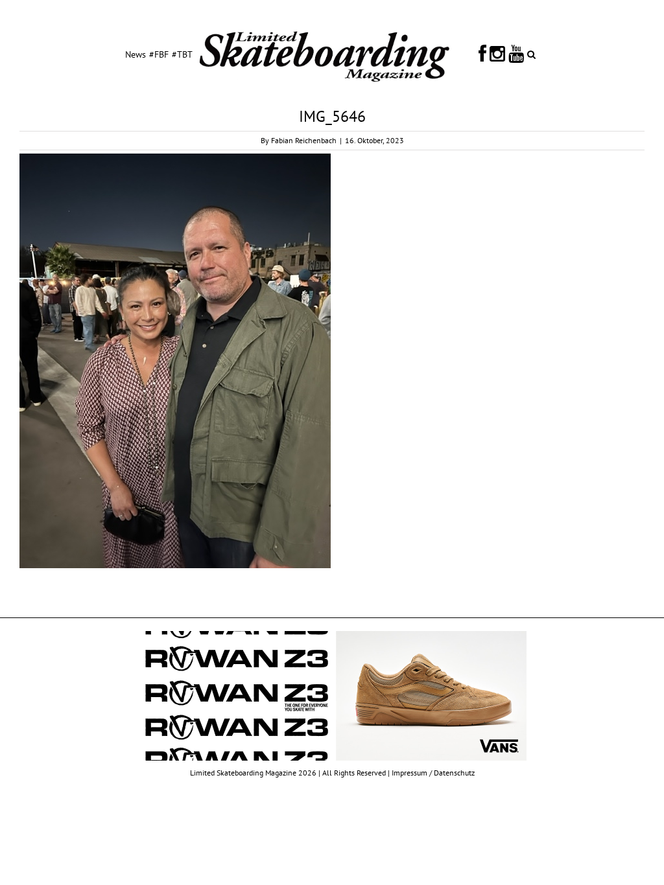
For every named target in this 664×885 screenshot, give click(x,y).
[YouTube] (516, 54)
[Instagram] (497, 54)
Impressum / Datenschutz (433, 772)
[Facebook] (482, 54)
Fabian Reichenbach (304, 140)
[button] (531, 54)
